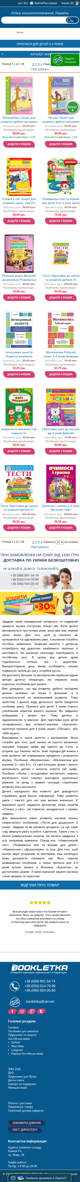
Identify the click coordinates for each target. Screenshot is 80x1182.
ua (20, 3)
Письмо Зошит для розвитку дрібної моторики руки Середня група (60, 120)
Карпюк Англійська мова (27, 1053)
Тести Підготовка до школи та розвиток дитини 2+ (19, 508)
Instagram (22, 1011)
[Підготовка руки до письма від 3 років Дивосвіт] (61, 407)
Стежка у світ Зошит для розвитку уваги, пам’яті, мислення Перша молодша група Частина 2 (19, 201)
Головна (13, 1027)
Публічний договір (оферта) (26, 1110)
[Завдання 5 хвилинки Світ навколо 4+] (19, 407)
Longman (17, 1050)
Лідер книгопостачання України (40, 13)
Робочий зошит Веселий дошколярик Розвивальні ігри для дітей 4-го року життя (19, 278)
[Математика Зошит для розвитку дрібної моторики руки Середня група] (19, 96)
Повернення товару (20, 1106)
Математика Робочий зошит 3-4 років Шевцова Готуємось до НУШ (61, 355)
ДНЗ (11, 1072)
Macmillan (17, 1046)
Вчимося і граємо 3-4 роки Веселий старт (60, 508)
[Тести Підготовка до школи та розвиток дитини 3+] (61, 254)
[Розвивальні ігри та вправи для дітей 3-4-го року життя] (61, 177)
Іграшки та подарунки (22, 1084)
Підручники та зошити (22, 1035)
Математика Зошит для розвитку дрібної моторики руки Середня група (19, 120)
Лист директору (24, 1129)
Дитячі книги (16, 1080)
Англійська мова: (19, 1038)
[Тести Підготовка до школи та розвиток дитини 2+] (19, 484)
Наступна (39, 69)
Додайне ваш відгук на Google (32, 1011)
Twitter (42, 1011)
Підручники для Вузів (22, 1076)
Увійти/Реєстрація (45, 3)
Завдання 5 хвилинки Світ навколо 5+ (19, 431)
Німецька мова (17, 1087)
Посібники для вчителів (23, 1031)
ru (26, 3)
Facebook (13, 1011)
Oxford (15, 1042)
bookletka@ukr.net (40, 1001)
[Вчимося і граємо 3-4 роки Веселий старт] (61, 484)
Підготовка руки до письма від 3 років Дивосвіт (60, 431)
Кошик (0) (67, 3)
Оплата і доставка (20, 1103)
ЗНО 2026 (14, 1069)
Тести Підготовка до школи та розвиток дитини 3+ (61, 277)
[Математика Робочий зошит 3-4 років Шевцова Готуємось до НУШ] (61, 330)
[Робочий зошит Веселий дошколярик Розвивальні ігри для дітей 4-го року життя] (19, 254)
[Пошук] (72, 20)
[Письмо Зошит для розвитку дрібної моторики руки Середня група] (61, 96)
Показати (49, 64)
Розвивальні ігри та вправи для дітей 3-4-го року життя (61, 201)
